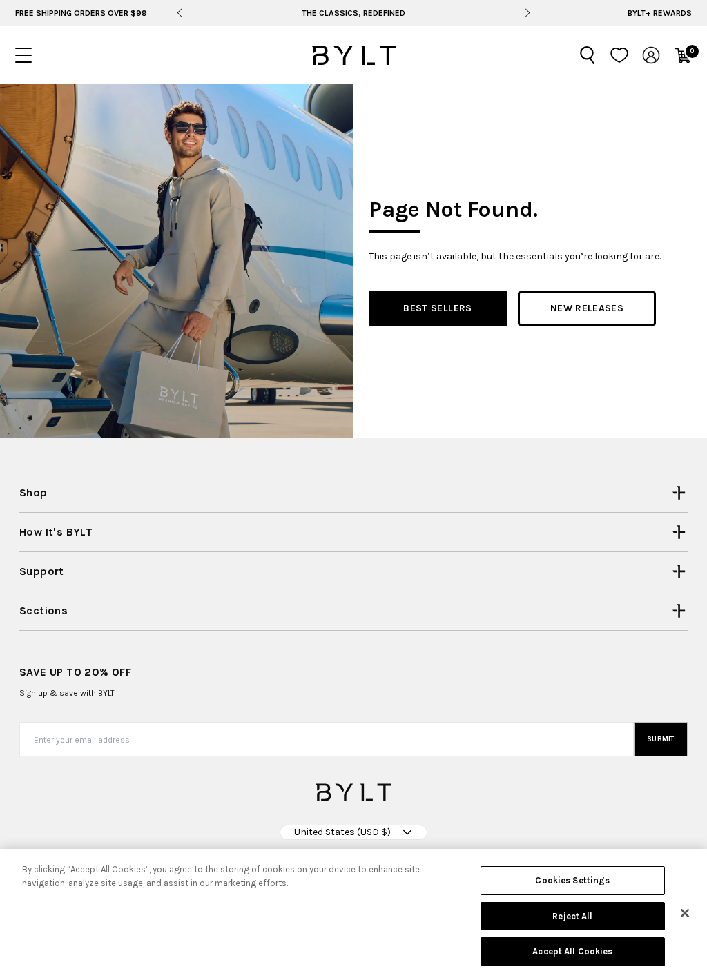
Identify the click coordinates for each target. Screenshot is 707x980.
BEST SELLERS (437, 308)
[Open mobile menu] (23, 55)
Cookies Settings (572, 880)
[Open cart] (683, 55)
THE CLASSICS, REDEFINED (353, 13)
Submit (661, 739)
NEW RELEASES (586, 308)
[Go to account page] (651, 55)
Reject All (572, 916)
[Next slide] (527, 13)
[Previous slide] (179, 13)
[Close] (685, 913)
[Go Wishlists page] (619, 55)
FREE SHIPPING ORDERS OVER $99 (81, 13)
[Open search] (588, 55)
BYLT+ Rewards (660, 13)
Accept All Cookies (572, 951)
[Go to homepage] (353, 55)
